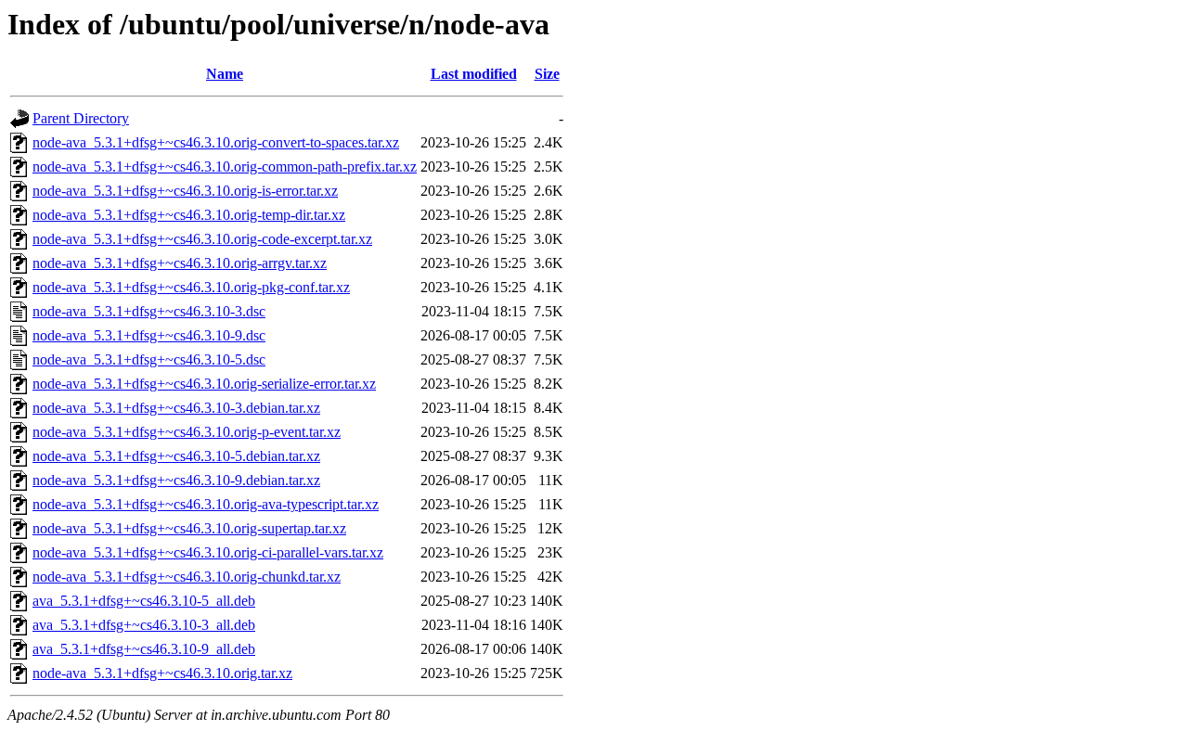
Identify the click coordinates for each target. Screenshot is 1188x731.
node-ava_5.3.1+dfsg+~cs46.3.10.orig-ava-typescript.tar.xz (205, 504)
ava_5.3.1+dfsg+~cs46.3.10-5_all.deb (143, 601)
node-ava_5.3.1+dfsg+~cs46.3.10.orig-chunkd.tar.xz (186, 576)
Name (224, 74)
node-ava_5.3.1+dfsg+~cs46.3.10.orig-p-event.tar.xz (186, 432)
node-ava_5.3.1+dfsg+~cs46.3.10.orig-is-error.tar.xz (185, 191)
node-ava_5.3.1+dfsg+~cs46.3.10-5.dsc (148, 359)
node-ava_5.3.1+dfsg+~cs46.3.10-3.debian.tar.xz (176, 408)
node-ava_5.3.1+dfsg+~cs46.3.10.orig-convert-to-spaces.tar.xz (215, 142)
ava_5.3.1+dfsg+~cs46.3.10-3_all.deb (143, 625)
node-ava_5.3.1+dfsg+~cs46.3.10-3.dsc (148, 311)
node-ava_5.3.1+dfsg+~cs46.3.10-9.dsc (148, 335)
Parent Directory (80, 118)
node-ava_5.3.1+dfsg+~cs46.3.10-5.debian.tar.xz (176, 456)
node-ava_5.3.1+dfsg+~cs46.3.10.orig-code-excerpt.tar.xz (202, 239)
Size (547, 74)
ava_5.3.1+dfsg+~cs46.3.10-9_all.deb (143, 649)
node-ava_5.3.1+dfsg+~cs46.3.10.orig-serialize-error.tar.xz (204, 383)
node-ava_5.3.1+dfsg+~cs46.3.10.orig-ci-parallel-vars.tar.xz (207, 552)
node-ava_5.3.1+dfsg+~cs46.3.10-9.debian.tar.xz (176, 480)
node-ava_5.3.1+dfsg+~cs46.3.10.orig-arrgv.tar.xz (179, 263)
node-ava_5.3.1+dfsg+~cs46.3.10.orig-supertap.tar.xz (189, 528)
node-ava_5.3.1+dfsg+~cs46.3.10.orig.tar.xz (162, 673)
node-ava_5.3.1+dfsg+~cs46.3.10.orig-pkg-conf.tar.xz (191, 287)
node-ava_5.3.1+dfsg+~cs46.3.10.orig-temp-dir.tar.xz (188, 215)
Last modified (474, 74)
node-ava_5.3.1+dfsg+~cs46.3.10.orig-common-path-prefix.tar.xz (224, 166)
